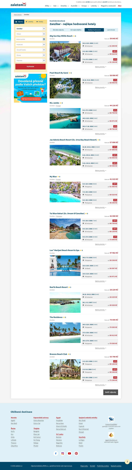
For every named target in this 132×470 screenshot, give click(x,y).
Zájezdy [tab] (20, 22)
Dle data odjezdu (58, 30)
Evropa (84, 6)
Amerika (64, 6)
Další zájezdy (110, 392)
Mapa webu (84, 466)
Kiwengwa (59, 216)
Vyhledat (30, 66)
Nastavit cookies (116, 466)
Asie (54, 6)
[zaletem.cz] (18, 4)
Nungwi (58, 106)
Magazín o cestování (108, 6)
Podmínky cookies (103, 466)
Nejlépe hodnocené (94, 30)
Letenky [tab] (30, 22)
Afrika (47, 6)
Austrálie (74, 6)
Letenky (94, 6)
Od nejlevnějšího (75, 30)
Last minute (111, 30)
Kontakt (92, 466)
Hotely (41, 22)
